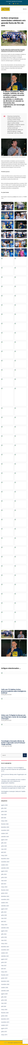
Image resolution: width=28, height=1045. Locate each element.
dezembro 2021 (5, 946)
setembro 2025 (5, 836)
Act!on (5, 1042)
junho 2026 (4, 811)
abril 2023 (3, 921)
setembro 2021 (5, 956)
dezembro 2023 (5, 896)
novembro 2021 (5, 949)
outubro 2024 (4, 865)
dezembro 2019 (5, 1019)
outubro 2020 (4, 987)
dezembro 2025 (5, 827)
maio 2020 (4, 1003)
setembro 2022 (5, 927)
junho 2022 (4, 937)
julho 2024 (3, 874)
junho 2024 (4, 877)
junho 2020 (4, 1000)
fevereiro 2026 (4, 824)
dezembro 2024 (5, 858)
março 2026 (4, 821)
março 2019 (4, 1034)
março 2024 (4, 887)
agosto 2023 (4, 909)
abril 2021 (3, 968)
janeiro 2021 (4, 978)
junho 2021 (4, 962)
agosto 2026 (4, 805)
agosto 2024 (4, 871)
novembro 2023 (5, 899)
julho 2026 (3, 808)
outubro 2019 (4, 1025)
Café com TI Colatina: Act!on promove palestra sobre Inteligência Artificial (13, 691)
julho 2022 (3, 934)
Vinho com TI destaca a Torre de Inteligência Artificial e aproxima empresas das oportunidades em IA (13, 769)
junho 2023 (4, 915)
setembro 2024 (5, 868)
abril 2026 (3, 817)
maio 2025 (4, 849)
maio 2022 (4, 940)
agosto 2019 (4, 1028)
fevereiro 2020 (4, 1012)
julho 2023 (3, 912)
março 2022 (4, 943)
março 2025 (4, 855)
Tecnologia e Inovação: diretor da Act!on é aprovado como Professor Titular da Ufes (13, 742)
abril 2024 (3, 883)
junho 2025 (4, 846)
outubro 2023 (4, 902)
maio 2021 (4, 965)
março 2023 (4, 924)
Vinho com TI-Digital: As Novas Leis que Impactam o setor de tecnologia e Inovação (13, 717)
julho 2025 (3, 843)
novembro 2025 (5, 830)
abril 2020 (3, 1006)
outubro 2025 (4, 833)
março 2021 (4, 972)
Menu (25, 9)
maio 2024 (4, 880)
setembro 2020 (5, 990)
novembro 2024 (5, 861)
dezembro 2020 (5, 981)
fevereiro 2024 (4, 890)
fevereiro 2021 (4, 975)
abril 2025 (3, 852)
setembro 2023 (5, 905)
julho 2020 (3, 997)
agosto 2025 (4, 839)
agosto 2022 (4, 931)
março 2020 (4, 1009)
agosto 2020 (4, 994)
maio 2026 (4, 814)
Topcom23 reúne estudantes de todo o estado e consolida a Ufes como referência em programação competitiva (13, 781)
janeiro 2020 (4, 1016)
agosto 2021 (4, 959)
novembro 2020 (5, 984)
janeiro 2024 (4, 893)
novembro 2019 (5, 1022)
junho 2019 (4, 1031)
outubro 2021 (4, 953)
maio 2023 (4, 918)
